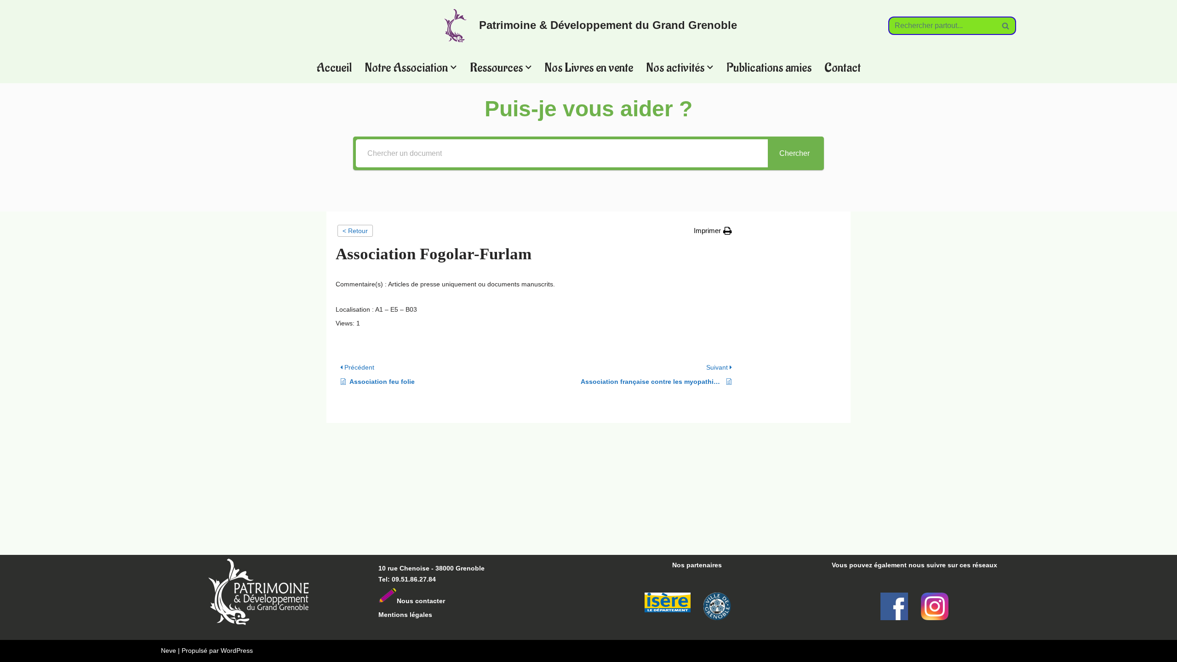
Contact (842, 67)
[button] (453, 67)
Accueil (334, 67)
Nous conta (415, 601)
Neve (168, 650)
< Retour (355, 230)
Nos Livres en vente (588, 67)
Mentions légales (405, 614)
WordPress (237, 650)
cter (439, 601)
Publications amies (768, 67)
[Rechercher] (1005, 26)
